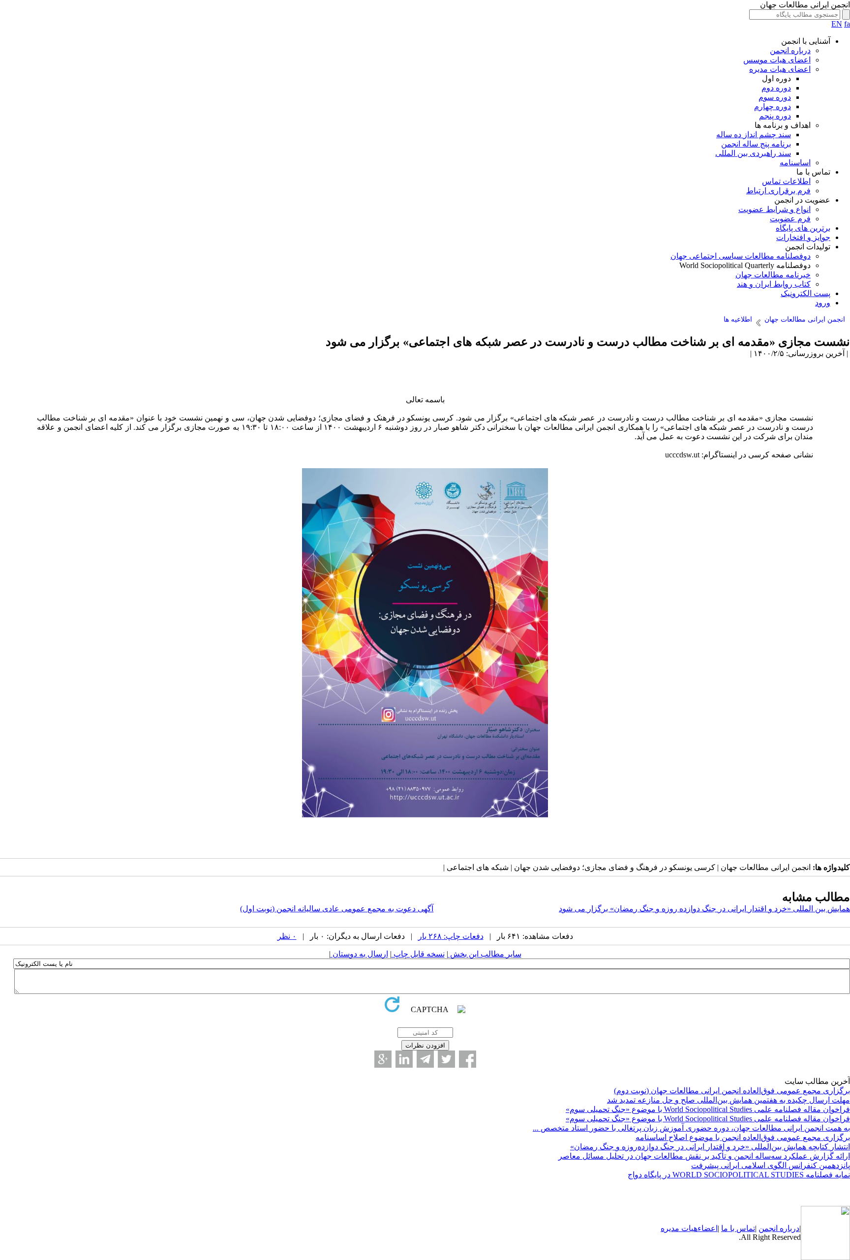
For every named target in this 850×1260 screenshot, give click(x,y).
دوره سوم (775, 97)
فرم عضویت (790, 218)
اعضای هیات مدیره (780, 69)
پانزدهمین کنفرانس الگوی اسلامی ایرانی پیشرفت (770, 1165)
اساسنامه (795, 162)
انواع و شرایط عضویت (774, 209)
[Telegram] (425, 1059)
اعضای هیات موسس (777, 60)
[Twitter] (446, 1059)
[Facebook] (467, 1059)
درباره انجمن (790, 50)
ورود (822, 303)
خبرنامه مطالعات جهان (773, 274)
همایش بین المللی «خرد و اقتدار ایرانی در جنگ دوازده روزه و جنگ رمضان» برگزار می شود (704, 908)
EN (836, 24)
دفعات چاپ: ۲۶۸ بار (451, 936)
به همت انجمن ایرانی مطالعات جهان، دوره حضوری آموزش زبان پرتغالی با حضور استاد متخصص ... (691, 1128)
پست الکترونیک (805, 293)
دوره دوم (776, 88)
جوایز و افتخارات (803, 237)
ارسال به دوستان (359, 954)
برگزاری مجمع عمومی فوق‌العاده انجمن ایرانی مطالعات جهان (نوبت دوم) (732, 1090)
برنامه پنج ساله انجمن (756, 144)
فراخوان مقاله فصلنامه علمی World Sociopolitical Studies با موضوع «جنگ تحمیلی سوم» (708, 1109)
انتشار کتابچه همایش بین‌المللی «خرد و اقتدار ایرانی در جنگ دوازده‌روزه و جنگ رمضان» (710, 1146)
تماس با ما (738, 1228)
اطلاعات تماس (786, 181)
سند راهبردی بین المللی (753, 153)
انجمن (768, 1228)
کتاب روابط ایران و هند (774, 284)
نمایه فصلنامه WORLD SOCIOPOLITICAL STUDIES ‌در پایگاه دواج (739, 1174)
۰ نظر (287, 936)
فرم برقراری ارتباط (778, 190)
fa (847, 24)
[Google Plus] (383, 1059)
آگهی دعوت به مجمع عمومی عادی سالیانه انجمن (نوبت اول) (336, 908)
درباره (788, 1228)
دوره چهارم (772, 106)
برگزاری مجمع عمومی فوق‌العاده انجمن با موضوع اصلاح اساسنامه (743, 1137)
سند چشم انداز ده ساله (753, 134)
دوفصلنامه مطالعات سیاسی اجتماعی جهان (740, 256)
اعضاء (708, 1228)
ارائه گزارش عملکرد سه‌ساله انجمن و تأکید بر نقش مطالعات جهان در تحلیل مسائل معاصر (704, 1156)
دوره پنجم (775, 116)
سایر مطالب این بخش (484, 954)
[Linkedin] (404, 1059)
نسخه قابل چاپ (418, 954)
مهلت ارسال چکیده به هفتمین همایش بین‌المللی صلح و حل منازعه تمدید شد (728, 1100)
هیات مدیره (679, 1228)
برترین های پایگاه (803, 228)
